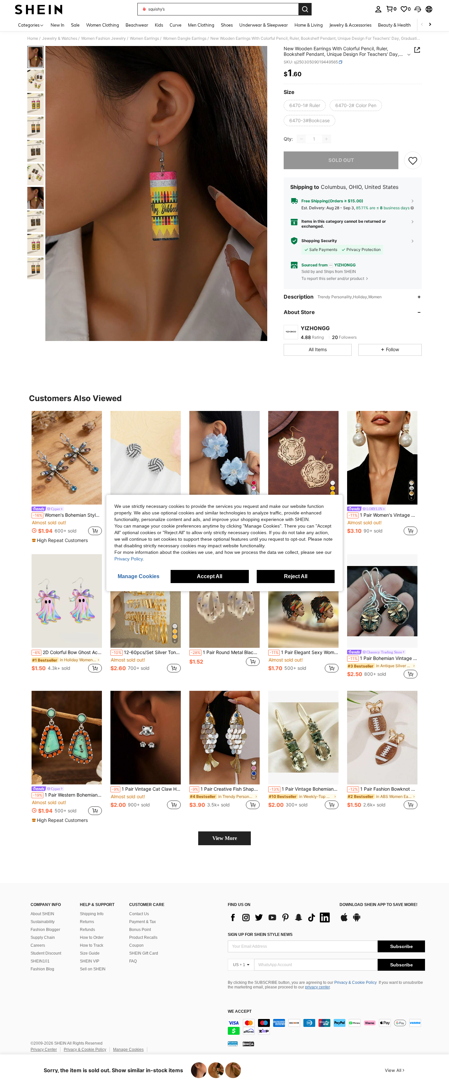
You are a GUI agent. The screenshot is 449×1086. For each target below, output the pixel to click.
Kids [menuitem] (159, 25)
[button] (418, 9)
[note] (61, 540)
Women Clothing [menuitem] (102, 25)
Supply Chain (43, 937)
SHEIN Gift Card (143, 953)
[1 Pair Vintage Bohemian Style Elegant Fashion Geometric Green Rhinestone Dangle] (303, 737)
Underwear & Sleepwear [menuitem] (263, 25)
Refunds (87, 929)
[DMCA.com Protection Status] (248, 1043)
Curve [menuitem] (175, 25)
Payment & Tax (142, 921)
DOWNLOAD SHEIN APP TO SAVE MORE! (378, 905)
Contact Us (139, 914)
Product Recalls (143, 937)
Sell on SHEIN (93, 969)
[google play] (356, 920)
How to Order (92, 937)
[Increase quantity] (326, 139)
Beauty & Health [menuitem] (394, 25)
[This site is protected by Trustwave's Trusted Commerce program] (233, 1043)
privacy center (317, 987)
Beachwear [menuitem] (137, 25)
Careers (38, 945)
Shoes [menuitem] (227, 25)
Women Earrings (144, 38)
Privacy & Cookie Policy (355, 982)
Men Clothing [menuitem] (201, 25)
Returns (87, 921)
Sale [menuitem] (75, 25)
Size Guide (90, 953)
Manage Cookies (128, 1049)
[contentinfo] (326, 1027)
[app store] (344, 920)
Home (32, 38)
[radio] (305, 105)
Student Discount (46, 953)
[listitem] (67, 477)
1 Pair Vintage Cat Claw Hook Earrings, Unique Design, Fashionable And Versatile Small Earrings (146, 789)
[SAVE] (413, 160)
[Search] (305, 9)
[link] (391, 9)
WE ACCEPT (239, 1011)
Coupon (136, 945)
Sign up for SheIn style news (260, 934)
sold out (341, 160)
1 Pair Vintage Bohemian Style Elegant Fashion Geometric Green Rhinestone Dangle (304, 789)
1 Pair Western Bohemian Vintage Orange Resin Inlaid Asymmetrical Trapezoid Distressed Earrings (67, 795)
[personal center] (378, 9)
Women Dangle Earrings (184, 38)
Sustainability (43, 921)
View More (224, 838)
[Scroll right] (430, 24)
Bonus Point (140, 929)
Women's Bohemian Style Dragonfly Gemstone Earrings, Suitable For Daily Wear (67, 515)
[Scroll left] (422, 24)
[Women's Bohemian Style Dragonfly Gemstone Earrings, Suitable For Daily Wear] (67, 458)
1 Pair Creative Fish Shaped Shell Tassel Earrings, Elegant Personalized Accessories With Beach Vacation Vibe (225, 789)
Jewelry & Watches (59, 38)
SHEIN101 (40, 961)
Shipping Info (92, 914)
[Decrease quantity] (301, 139)
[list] (280, 917)
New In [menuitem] (57, 25)
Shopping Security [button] (319, 240)
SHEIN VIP (89, 961)
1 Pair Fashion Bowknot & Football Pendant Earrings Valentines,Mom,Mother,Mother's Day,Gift (382, 789)
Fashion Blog (42, 969)
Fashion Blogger (45, 929)
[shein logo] (38, 9)
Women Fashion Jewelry (103, 38)
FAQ (133, 961)
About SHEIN (42, 914)
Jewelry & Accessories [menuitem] (350, 25)
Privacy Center (44, 1049)
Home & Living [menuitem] (309, 25)
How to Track (91, 945)
